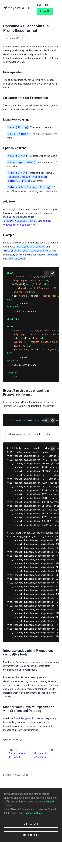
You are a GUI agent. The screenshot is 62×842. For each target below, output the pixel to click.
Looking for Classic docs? (17, 774)
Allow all (31, 824)
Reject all (31, 834)
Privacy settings (33, 813)
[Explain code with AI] (46, 273)
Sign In (42, 4)
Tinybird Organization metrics (28, 718)
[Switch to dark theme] (28, 8)
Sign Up (44, 11)
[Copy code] (52, 273)
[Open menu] (34, 8)
